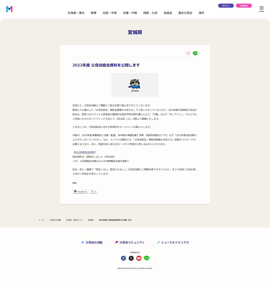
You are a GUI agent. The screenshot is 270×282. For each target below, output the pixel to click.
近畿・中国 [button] (130, 13)
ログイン (226, 5)
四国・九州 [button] (150, 13)
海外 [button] (201, 13)
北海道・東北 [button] (76, 13)
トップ (41, 219)
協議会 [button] (168, 13)
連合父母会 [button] (185, 13)
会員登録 (244, 5)
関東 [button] (93, 13)
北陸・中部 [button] (110, 13)
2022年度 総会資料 (84, 152)
